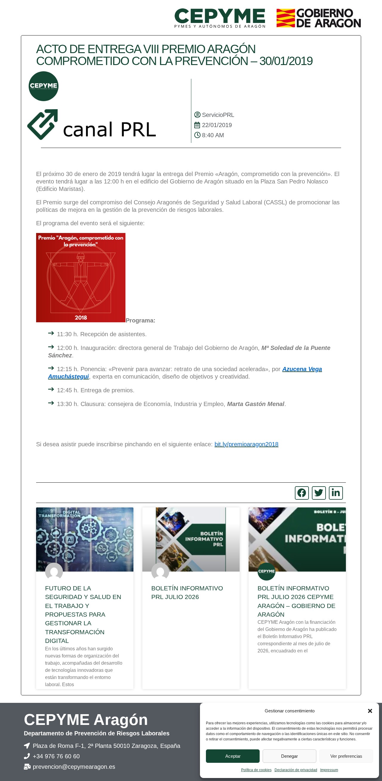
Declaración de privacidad (296, 770)
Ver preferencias (346, 756)
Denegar (289, 756)
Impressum (329, 770)
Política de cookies (256, 770)
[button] (370, 711)
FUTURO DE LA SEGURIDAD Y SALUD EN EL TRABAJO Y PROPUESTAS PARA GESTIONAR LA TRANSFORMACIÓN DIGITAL (83, 614)
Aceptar (233, 756)
